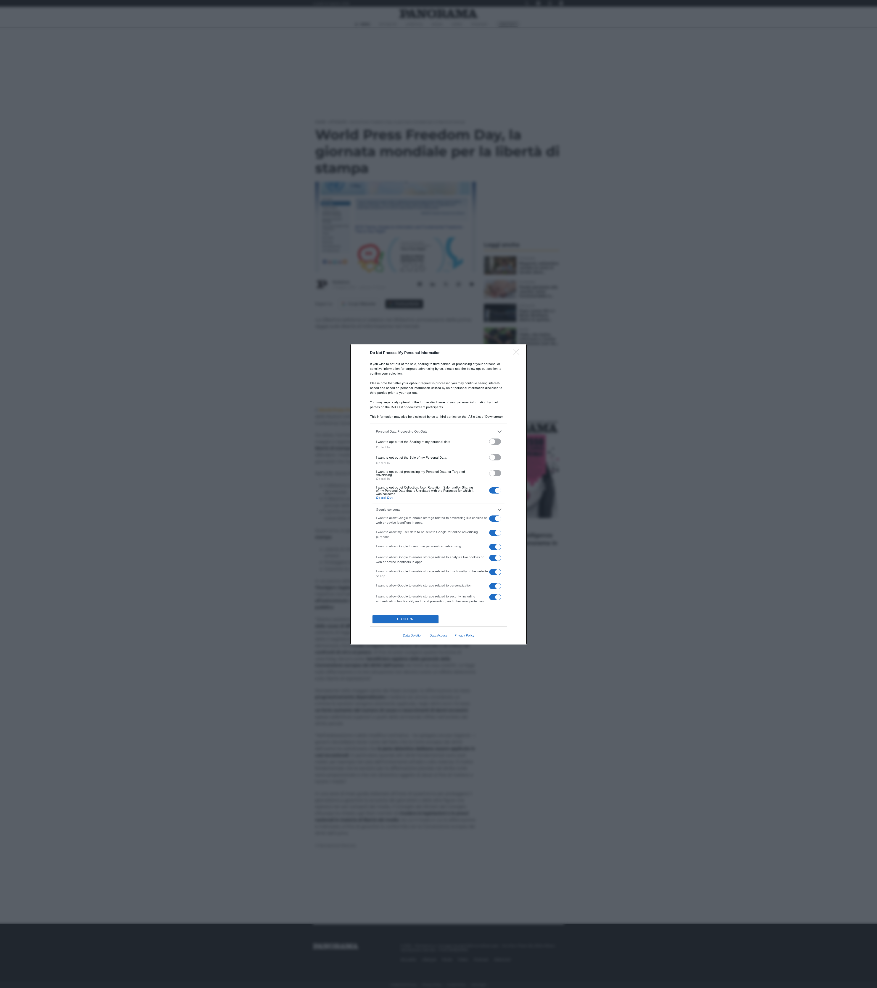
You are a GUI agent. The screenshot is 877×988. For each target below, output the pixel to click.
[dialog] (438, 494)
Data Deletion (413, 635)
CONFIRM (405, 619)
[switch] (495, 442)
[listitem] (438, 431)
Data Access (438, 635)
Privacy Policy (464, 635)
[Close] (517, 353)
